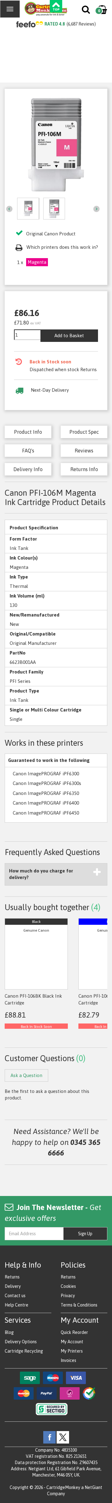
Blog (9, 1332)
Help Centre (16, 1304)
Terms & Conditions (79, 1304)
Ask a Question (26, 1075)
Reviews (84, 450)
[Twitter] (63, 1436)
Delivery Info (28, 469)
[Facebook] (49, 1436)
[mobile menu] (10, 9)
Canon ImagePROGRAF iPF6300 (46, 773)
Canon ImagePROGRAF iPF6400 (46, 803)
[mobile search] (86, 10)
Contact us (15, 1295)
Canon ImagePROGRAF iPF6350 (46, 793)
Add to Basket (69, 335)
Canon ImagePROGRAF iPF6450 (46, 812)
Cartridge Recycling (24, 1351)
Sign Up (85, 1233)
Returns (12, 1276)
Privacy (68, 1295)
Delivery (13, 1286)
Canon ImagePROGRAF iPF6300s (47, 783)
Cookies (68, 1286)
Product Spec (84, 432)
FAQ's (28, 450)
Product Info (28, 432)
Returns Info (84, 469)
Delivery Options (21, 1341)
